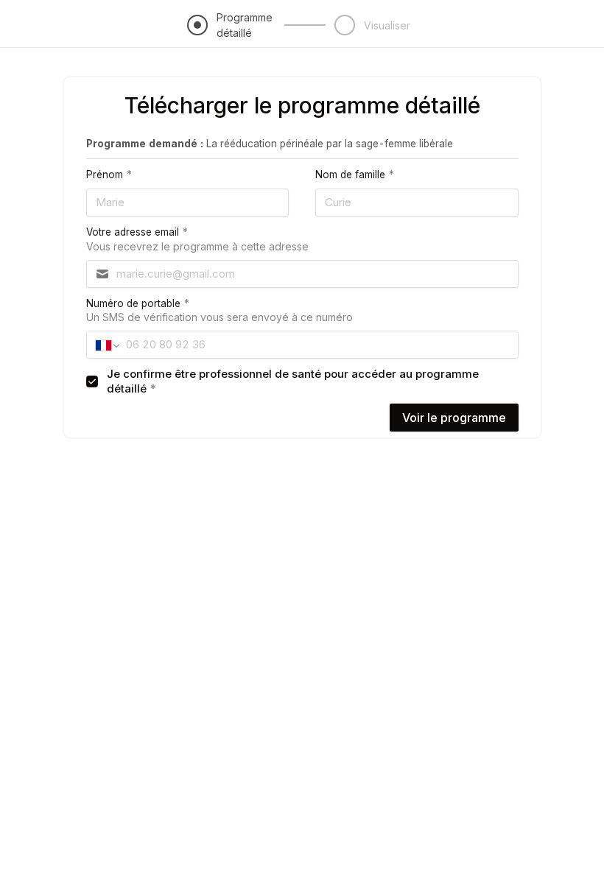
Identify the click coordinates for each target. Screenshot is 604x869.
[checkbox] (92, 381)
